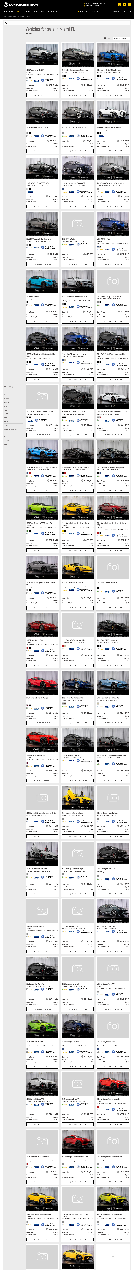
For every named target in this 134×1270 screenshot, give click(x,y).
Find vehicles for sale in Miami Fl (16, 16)
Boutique (51, 11)
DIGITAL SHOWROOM (32, 11)
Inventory (20, 11)
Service (43, 11)
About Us (59, 11)
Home (5, 11)
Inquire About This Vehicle (42, 95)
